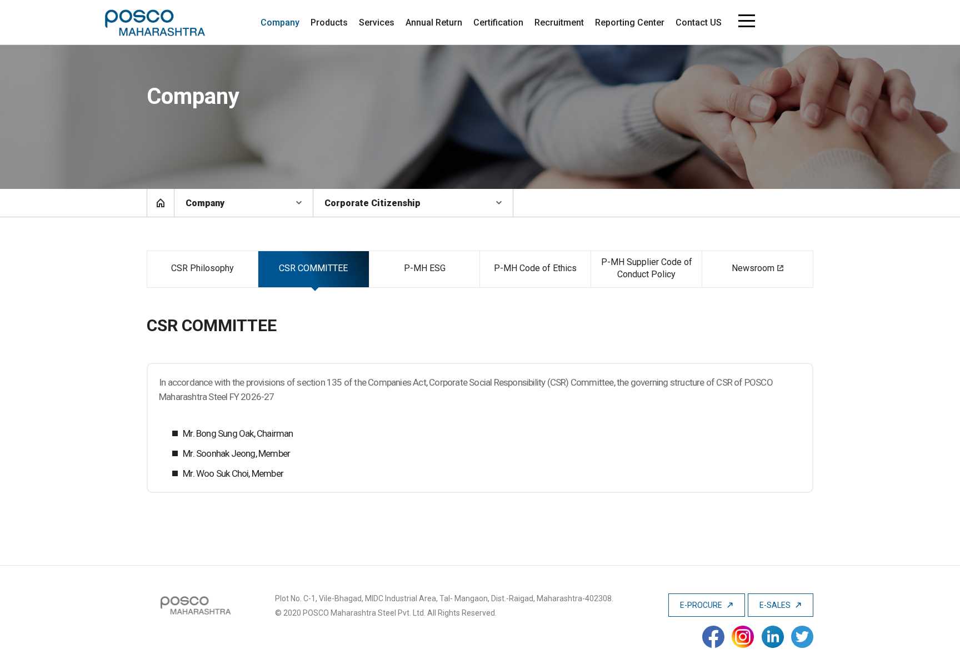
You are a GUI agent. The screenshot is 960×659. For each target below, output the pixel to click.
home (160, 203)
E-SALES (775, 605)
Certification (498, 22)
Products (329, 22)
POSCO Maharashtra (155, 22)
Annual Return (434, 22)
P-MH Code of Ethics (535, 268)
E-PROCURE (702, 605)
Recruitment (559, 22)
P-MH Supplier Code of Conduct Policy (646, 268)
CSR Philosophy (202, 268)
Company (280, 22)
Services (376, 22)
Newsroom (753, 268)
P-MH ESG (425, 268)
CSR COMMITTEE (313, 268)
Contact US (699, 22)
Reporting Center (629, 22)
